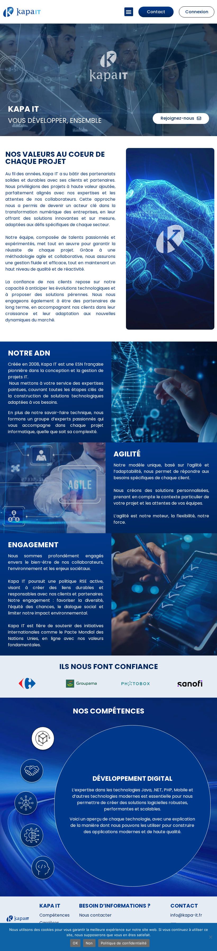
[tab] (42, 738)
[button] (128, 11)
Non (89, 943)
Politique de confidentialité (124, 943)
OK (75, 943)
